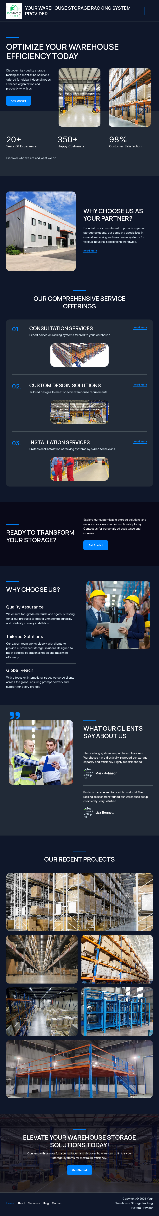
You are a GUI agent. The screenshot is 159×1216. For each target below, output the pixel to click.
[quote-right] (15, 715)
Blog (46, 1203)
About (21, 1203)
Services (34, 1203)
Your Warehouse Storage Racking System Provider (78, 11)
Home (10, 1203)
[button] (140, 328)
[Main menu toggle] (148, 11)
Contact (57, 1203)
